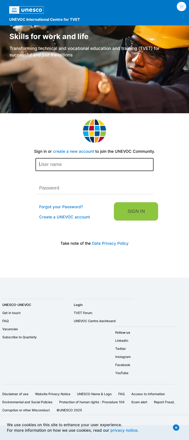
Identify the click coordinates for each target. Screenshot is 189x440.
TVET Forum (83, 313)
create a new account (73, 151)
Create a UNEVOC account (64, 216)
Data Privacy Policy (110, 243)
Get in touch (11, 313)
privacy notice (123, 430)
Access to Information (148, 394)
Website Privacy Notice (52, 394)
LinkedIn (121, 340)
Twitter (120, 349)
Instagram (123, 357)
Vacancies (10, 329)
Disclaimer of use (15, 394)
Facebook (122, 365)
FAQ (5, 321)
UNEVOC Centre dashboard (95, 321)
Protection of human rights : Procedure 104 (91, 402)
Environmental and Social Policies (27, 402)
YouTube (121, 373)
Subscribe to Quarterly (19, 337)
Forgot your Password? (61, 206)
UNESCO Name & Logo (94, 394)
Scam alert (139, 402)
